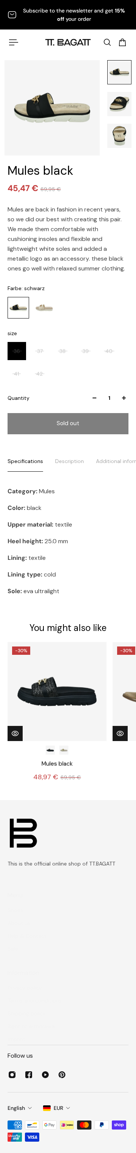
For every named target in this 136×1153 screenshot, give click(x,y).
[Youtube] (45, 1074)
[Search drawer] (107, 42)
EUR (58, 1108)
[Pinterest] (62, 1074)
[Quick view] (15, 733)
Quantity (18, 398)
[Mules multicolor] (63, 750)
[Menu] (13, 42)
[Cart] (122, 42)
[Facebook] (28, 1074)
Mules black (57, 764)
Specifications (25, 461)
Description (69, 461)
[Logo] (68, 42)
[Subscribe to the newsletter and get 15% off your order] (68, 14)
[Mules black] (57, 691)
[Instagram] (12, 1074)
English (16, 1108)
